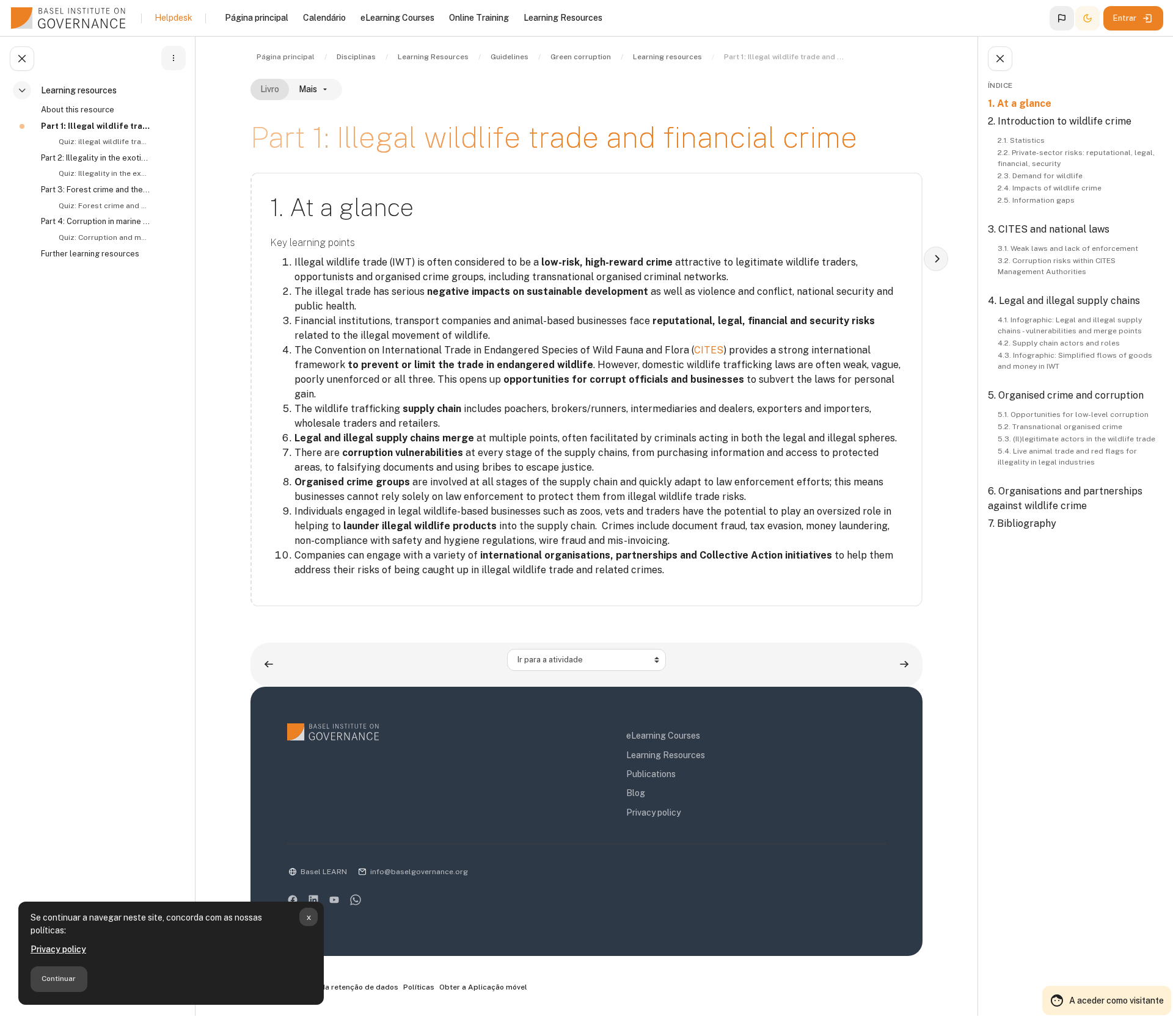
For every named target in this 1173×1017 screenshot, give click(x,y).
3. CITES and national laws (1048, 229)
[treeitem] (100, 177)
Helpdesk (173, 18)
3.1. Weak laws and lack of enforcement (1068, 248)
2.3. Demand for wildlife (1040, 176)
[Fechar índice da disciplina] (22, 58)
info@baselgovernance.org (419, 871)
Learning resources (79, 90)
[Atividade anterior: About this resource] (269, 664)
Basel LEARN (324, 871)
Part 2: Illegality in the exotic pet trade (95, 157)
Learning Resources (665, 755)
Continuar (59, 978)
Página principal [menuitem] (256, 18)
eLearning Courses (663, 735)
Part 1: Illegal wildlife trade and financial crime (95, 126)
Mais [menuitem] (308, 89)
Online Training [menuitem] (479, 18)
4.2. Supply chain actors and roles (1059, 343)
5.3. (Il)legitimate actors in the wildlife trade (1076, 439)
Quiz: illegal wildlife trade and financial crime (103, 141)
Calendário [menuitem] (324, 18)
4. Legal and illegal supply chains (1064, 300)
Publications (651, 774)
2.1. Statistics (1021, 140)
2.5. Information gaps (1036, 200)
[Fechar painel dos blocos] (1000, 58)
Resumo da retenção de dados (344, 987)
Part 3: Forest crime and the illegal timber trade (95, 189)
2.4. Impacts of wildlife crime (1050, 188)
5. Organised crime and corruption (1066, 395)
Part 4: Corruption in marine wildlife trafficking (95, 221)
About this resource (77, 109)
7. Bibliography (1022, 523)
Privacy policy (58, 949)
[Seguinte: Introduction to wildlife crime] (936, 259)
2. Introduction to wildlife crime (1059, 121)
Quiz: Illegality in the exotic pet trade (103, 173)
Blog (635, 793)
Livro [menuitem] (269, 89)
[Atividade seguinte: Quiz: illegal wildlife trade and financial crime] (904, 664)
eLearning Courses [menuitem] (397, 18)
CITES (708, 350)
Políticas (418, 987)
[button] (1062, 18)
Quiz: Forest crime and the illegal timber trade (103, 205)
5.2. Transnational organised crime (1060, 426)
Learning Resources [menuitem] (563, 18)
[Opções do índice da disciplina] (173, 58)
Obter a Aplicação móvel (483, 987)
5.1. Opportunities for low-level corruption (1073, 414)
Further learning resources (90, 253)
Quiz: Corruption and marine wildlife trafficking (103, 237)
